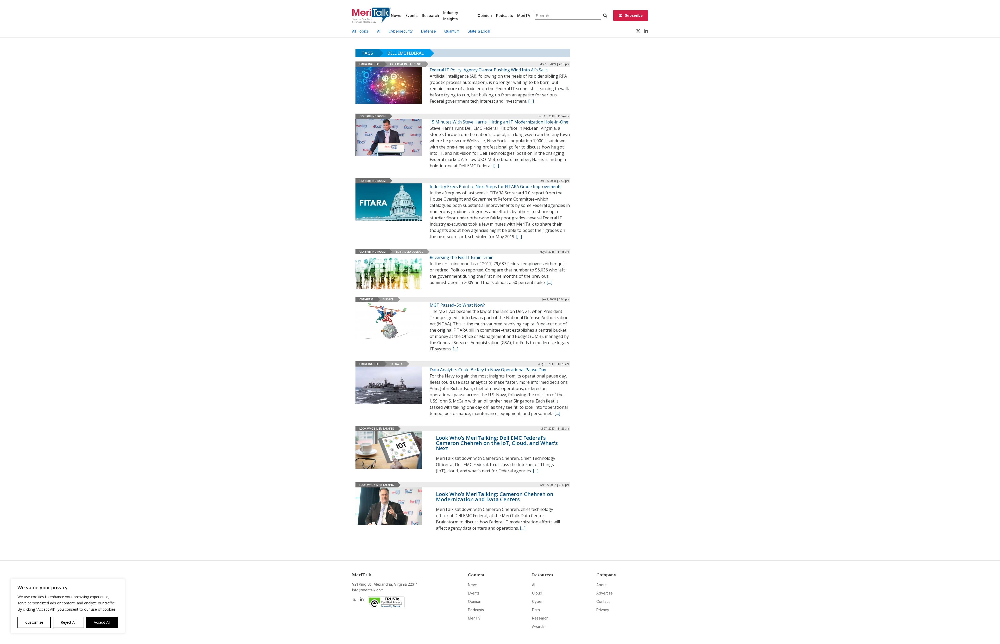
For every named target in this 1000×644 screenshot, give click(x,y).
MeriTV (523, 15)
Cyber (537, 601)
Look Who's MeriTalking (376, 428)
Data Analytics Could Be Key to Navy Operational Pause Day (488, 370)
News (396, 15)
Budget (388, 299)
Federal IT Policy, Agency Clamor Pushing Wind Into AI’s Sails (489, 70)
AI (378, 31)
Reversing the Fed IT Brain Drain (461, 257)
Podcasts (504, 15)
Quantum (451, 31)
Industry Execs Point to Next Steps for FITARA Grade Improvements (495, 186)
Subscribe (634, 15)
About (601, 585)
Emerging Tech (369, 64)
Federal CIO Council (409, 251)
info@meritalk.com (368, 590)
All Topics (360, 31)
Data (536, 610)
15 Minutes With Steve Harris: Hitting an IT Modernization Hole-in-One (499, 122)
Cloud (537, 593)
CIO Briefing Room (372, 116)
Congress (366, 299)
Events (411, 15)
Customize (34, 622)
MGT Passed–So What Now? (457, 305)
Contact (603, 601)
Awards (538, 626)
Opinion (485, 15)
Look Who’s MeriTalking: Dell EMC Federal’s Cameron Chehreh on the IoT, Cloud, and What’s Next (497, 443)
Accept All (102, 622)
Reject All (68, 622)
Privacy (602, 610)
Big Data (396, 364)
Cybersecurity (401, 31)
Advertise (604, 593)
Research (430, 15)
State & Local (479, 31)
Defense (428, 31)
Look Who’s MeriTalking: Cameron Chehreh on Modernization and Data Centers (494, 497)
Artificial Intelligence (406, 64)
